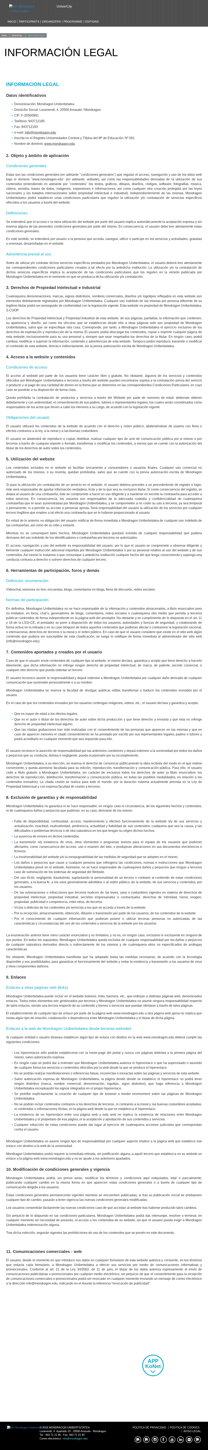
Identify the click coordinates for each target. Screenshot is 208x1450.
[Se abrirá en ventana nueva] (30, 8)
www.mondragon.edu (59, 143)
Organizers (51, 21)
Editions (92, 21)
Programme (73, 21)
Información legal (36, 35)
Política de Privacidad (149, 1427)
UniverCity (17, 35)
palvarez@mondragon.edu (55, 1365)
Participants (29, 21)
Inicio (12, 21)
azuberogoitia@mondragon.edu (55, 1340)
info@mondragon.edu (40, 132)
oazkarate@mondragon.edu (55, 1378)
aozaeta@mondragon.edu (55, 1353)
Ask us (55, 1405)
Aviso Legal (192, 1431)
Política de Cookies (184, 1427)
